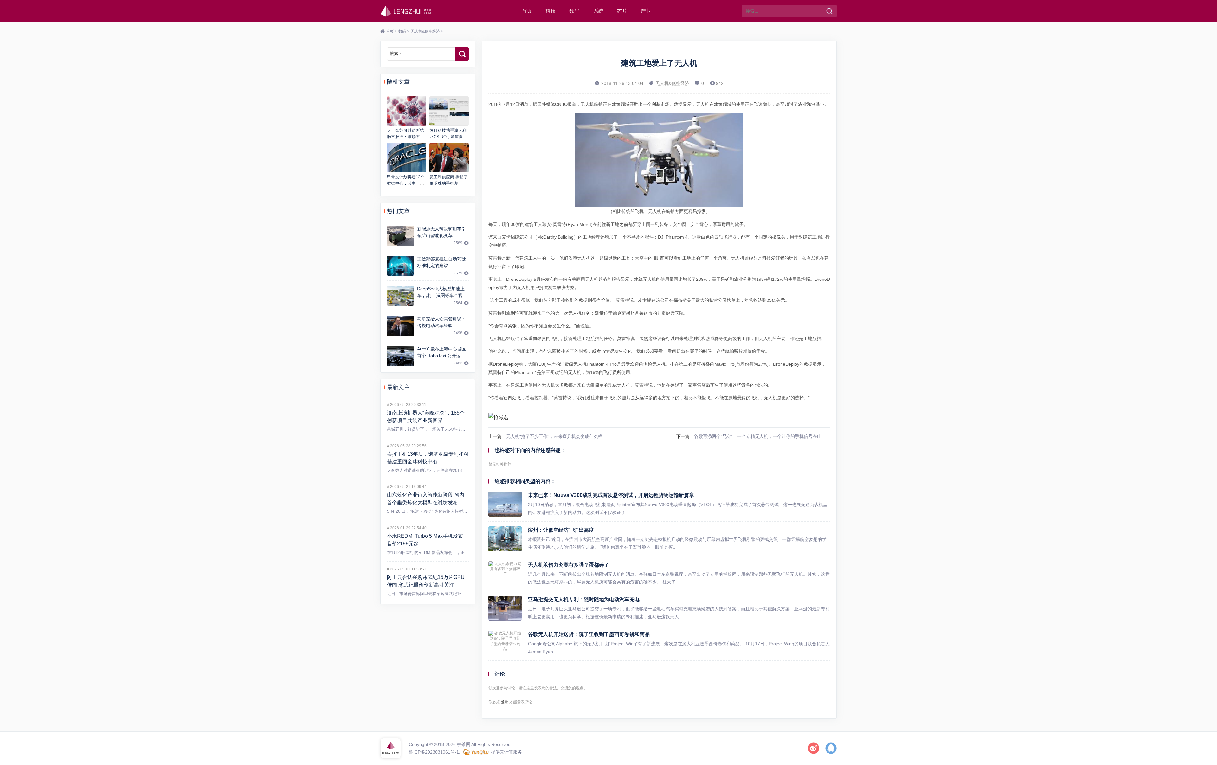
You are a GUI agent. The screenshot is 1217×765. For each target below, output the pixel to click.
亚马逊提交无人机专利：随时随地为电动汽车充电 (584, 599)
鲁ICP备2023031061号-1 (434, 752)
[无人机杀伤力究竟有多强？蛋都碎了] (505, 573)
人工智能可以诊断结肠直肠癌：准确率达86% (405, 136)
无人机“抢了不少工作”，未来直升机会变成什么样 (554, 436)
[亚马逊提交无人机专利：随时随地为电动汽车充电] (505, 608)
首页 (527, 11)
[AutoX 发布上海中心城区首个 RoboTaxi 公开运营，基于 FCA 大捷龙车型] (400, 356)
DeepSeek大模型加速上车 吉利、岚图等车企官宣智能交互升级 (442, 295)
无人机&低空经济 (425, 31)
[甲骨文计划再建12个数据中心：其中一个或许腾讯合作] (406, 157)
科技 (550, 11)
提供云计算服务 (506, 752)
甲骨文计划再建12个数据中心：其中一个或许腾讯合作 (405, 183)
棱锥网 (405, 11)
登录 (504, 702)
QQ (831, 748)
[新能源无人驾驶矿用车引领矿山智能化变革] (400, 236)
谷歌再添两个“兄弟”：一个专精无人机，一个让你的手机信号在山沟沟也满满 (769, 436)
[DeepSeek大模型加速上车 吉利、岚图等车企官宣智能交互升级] (400, 296)
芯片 (622, 11)
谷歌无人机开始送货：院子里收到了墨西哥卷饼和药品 (589, 634)
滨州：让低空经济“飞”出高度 (561, 530)
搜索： (396, 53)
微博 (813, 748)
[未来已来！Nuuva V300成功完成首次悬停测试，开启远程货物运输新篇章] (505, 504)
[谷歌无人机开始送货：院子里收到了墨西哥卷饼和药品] (505, 643)
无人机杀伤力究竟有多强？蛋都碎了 (568, 565)
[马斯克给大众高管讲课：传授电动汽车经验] (400, 326)
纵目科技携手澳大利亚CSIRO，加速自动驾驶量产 (448, 136)
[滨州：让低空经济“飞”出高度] (505, 538)
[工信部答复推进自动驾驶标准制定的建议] (400, 266)
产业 (646, 11)
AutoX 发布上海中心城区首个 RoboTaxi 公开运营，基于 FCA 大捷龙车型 (442, 355)
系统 (598, 11)
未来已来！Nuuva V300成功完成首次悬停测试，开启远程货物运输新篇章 (611, 495)
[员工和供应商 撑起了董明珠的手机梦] (449, 157)
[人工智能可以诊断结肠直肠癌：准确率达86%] (406, 111)
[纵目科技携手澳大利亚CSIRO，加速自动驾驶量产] (449, 111)
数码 (574, 11)
